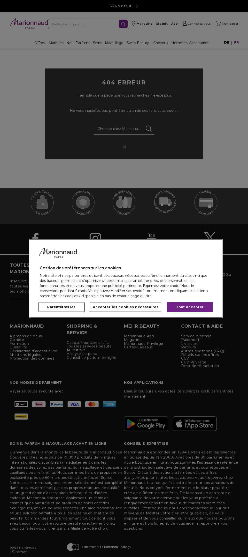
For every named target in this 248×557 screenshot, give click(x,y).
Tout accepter (190, 307)
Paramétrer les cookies (61, 307)
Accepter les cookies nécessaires (125, 307)
